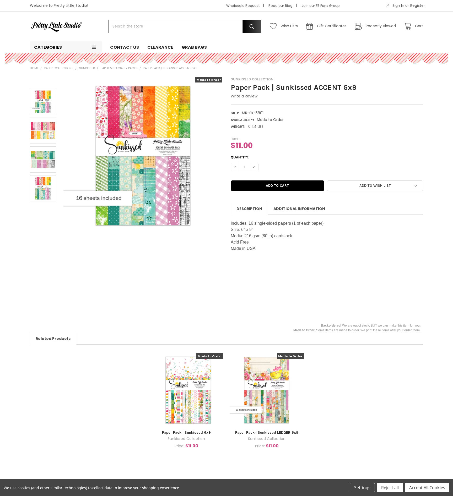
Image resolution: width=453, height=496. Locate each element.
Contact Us (124, 47)
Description (249, 208)
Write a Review (244, 96)
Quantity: (240, 157)
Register (417, 5)
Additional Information (299, 208)
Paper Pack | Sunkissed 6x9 (186, 432)
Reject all (390, 488)
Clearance (160, 47)
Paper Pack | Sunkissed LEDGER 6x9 (266, 432)
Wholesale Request (243, 5)
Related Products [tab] (53, 338)
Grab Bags (194, 47)
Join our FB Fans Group (320, 5)
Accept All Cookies (427, 488)
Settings (362, 488)
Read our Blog (280, 5)
